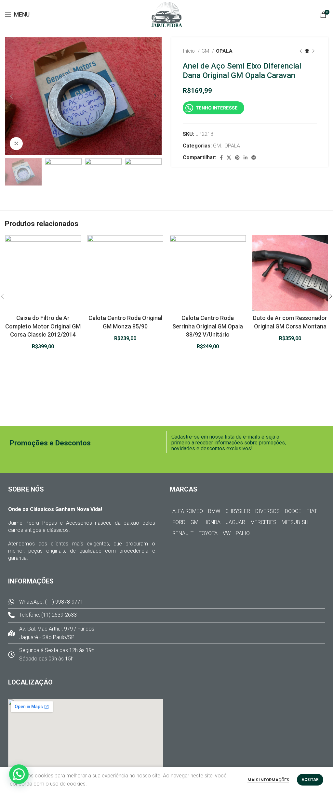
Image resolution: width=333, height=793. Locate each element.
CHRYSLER (237, 511)
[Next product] (313, 51)
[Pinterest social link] (237, 157)
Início (189, 51)
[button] (19, 774)
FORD (178, 522)
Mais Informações (268, 779)
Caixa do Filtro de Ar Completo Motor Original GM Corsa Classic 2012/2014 (43, 326)
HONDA (212, 522)
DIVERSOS (267, 511)
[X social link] (229, 157)
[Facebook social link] (221, 157)
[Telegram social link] (253, 157)
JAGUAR (235, 522)
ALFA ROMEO (187, 511)
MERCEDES (263, 522)
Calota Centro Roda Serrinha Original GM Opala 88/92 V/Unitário (207, 326)
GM (206, 51)
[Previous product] (300, 51)
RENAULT (182, 533)
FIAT (312, 511)
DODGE (293, 511)
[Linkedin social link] (245, 157)
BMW (214, 511)
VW (227, 533)
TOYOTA (208, 533)
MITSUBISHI (296, 522)
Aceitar (310, 779)
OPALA (224, 51)
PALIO (243, 533)
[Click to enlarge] (16, 143)
